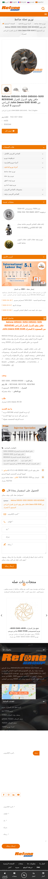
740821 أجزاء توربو (8, 727)
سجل (36, 753)
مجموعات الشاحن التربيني (13, 189)
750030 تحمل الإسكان (9, 723)
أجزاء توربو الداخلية (11, 167)
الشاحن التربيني (7, 735)
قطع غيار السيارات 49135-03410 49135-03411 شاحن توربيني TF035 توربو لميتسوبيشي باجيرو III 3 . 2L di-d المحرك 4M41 (24, 630)
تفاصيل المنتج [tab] (8, 318)
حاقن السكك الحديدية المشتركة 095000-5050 (18, 451)
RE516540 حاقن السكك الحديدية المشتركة (16, 457)
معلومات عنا (31, 863)
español (40, 2)
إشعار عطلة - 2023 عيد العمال (24, 289)
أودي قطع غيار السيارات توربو (11, 707)
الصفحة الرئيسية (9, 24)
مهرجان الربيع (17, 305)
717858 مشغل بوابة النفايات (11, 715)
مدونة (17, 867)
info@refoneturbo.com (10, 773)
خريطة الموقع (28, 867)
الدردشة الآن (24, 875)
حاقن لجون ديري (26, 460)
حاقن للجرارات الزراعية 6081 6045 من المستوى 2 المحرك (21, 464)
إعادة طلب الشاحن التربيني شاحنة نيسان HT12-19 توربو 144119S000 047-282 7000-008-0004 (30, 226)
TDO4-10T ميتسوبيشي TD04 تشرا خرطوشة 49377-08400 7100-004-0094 (31, 210)
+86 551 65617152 (8, 766)
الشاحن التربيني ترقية (11, 194)
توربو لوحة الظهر (9, 180)
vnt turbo (5, 742)
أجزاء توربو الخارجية (11, 162)
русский (32, 2)
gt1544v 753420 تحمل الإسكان (12, 719)
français (23, 2)
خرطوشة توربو (9, 158)
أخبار (9, 867)
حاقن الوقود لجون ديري (10, 460)
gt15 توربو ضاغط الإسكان (10, 731)
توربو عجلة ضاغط (9, 171)
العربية (7, 2)
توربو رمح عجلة (9, 176)
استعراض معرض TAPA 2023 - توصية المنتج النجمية (29, 300)
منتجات (20, 863)
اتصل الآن (8, 131)
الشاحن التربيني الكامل (12, 153)
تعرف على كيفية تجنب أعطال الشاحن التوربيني (28, 310)
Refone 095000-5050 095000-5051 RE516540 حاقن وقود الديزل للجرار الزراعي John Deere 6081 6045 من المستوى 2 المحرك (24, 504)
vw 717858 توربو (7, 711)
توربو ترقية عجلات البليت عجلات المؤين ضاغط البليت (30, 241)
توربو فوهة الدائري (10, 185)
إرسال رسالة (9, 566)
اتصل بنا (42, 863)
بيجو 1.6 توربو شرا (7, 739)
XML (38, 867)
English (14, 2)
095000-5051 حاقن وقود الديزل (13, 454)
